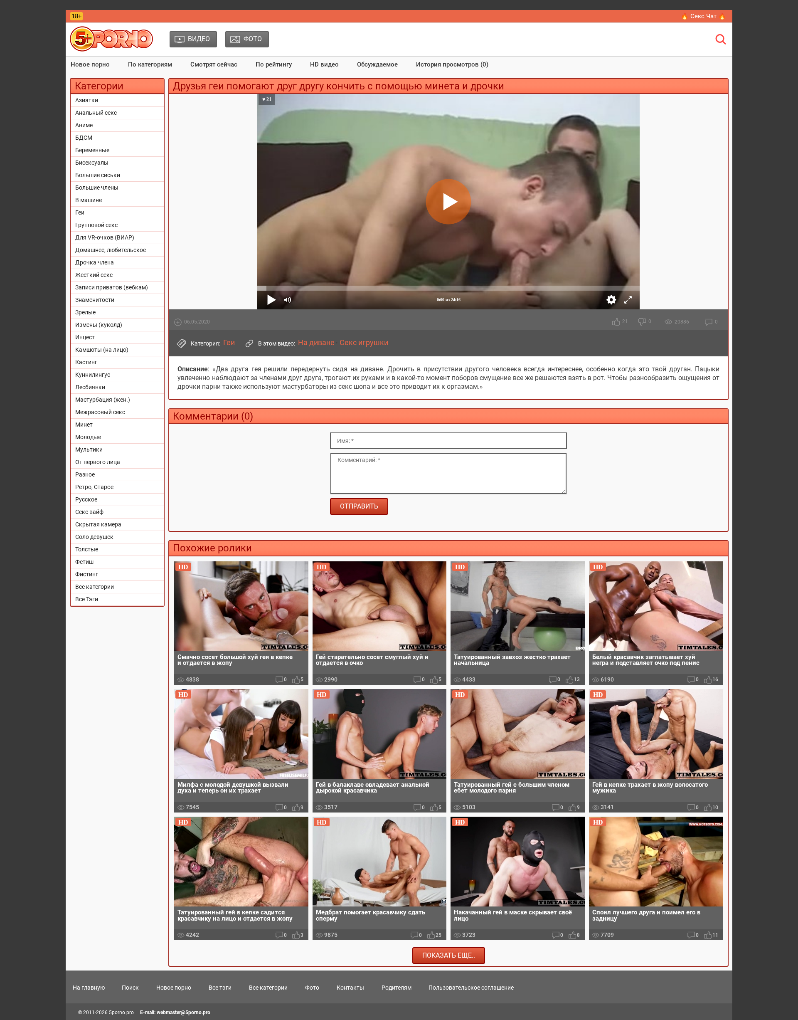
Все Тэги (86, 599)
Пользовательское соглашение (471, 987)
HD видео (324, 64)
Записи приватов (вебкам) (111, 287)
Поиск (130, 987)
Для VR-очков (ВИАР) (104, 237)
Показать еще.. (448, 955)
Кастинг (86, 362)
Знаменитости (94, 299)
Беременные (92, 150)
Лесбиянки (90, 387)
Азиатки (86, 100)
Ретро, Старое (94, 487)
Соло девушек (94, 536)
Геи (79, 212)
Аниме (84, 125)
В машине (88, 200)
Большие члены (96, 187)
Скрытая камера (98, 524)
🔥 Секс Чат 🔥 (703, 16)
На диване (316, 342)
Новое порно (90, 64)
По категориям (150, 64)
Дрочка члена (94, 262)
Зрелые (85, 312)
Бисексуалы (91, 162)
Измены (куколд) (98, 324)
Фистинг (86, 574)
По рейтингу (274, 64)
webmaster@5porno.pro (183, 1012)
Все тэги (220, 987)
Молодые (88, 437)
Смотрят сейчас (213, 64)
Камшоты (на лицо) (101, 349)
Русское (86, 499)
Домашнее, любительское (110, 250)
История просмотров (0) (452, 64)
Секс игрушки (364, 342)
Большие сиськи (97, 175)
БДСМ (83, 137)
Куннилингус (92, 374)
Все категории (94, 586)
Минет (84, 424)
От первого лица (97, 462)
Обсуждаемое (377, 64)
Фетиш (84, 561)
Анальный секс (96, 112)
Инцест (85, 337)
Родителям (396, 987)
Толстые (86, 549)
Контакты (350, 987)
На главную (89, 987)
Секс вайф (89, 512)
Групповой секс (96, 225)
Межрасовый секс (100, 412)
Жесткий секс (94, 275)
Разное (85, 474)
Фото (312, 987)
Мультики (89, 449)
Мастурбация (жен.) (102, 399)
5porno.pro (121, 1012)
